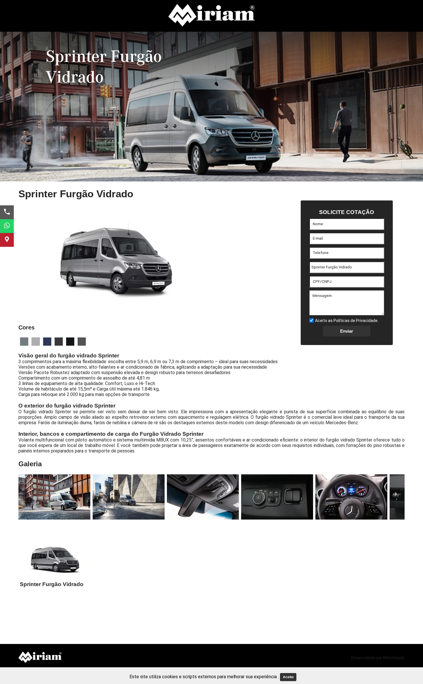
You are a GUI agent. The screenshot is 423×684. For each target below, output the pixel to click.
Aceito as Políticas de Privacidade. (346, 320)
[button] (24, 341)
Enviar (346, 331)
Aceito (288, 677)
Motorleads (394, 657)
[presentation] (395, 494)
